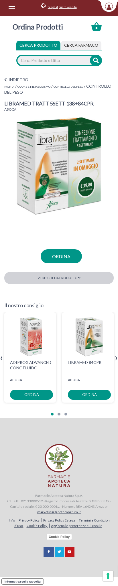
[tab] (81, 45)
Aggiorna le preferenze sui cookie (76, 526)
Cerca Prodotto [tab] (38, 45)
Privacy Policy (29, 520)
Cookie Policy (37, 526)
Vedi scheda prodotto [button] (58, 278)
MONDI (9, 86)
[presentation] (1, 358)
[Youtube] (69, 552)
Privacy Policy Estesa (59, 520)
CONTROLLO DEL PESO (68, 86)
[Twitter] (59, 552)
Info (12, 520)
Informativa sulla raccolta (23, 581)
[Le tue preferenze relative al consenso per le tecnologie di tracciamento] (108, 576)
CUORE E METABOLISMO (33, 86)
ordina (61, 256)
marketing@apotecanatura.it (59, 512)
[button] (52, 414)
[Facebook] (49, 552)
